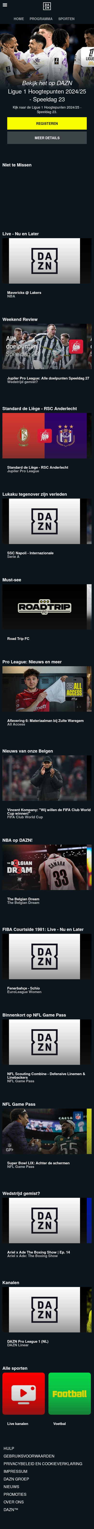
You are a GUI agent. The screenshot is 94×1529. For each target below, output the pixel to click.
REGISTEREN (47, 123)
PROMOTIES (15, 1494)
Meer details (47, 137)
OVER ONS (14, 1502)
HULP (9, 1448)
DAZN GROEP (16, 1479)
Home (19, 18)
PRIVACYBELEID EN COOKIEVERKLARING (43, 1463)
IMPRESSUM (15, 1471)
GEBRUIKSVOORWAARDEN (29, 1456)
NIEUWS (11, 1486)
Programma (41, 18)
